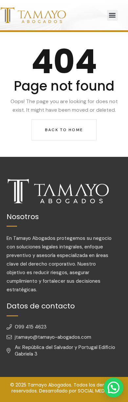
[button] (112, 15)
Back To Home (64, 129)
